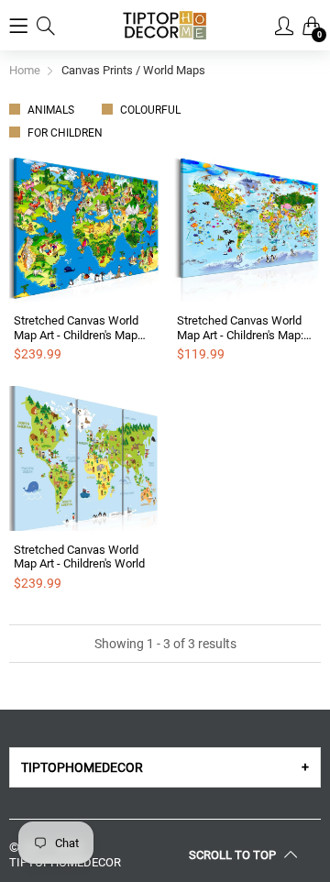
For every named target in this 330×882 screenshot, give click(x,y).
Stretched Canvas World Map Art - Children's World (79, 557)
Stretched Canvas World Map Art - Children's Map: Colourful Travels (240, 328)
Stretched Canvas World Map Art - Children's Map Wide (76, 328)
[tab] (165, 767)
